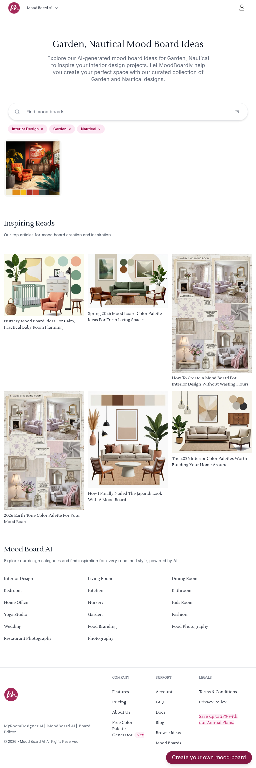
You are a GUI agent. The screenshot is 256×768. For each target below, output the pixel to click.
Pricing (119, 702)
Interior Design (27, 129)
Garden (62, 129)
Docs (160, 712)
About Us (121, 712)
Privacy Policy (212, 702)
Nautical (91, 129)
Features (120, 691)
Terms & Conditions (218, 691)
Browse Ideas (168, 732)
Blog (160, 722)
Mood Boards (168, 743)
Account (164, 691)
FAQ (160, 702)
